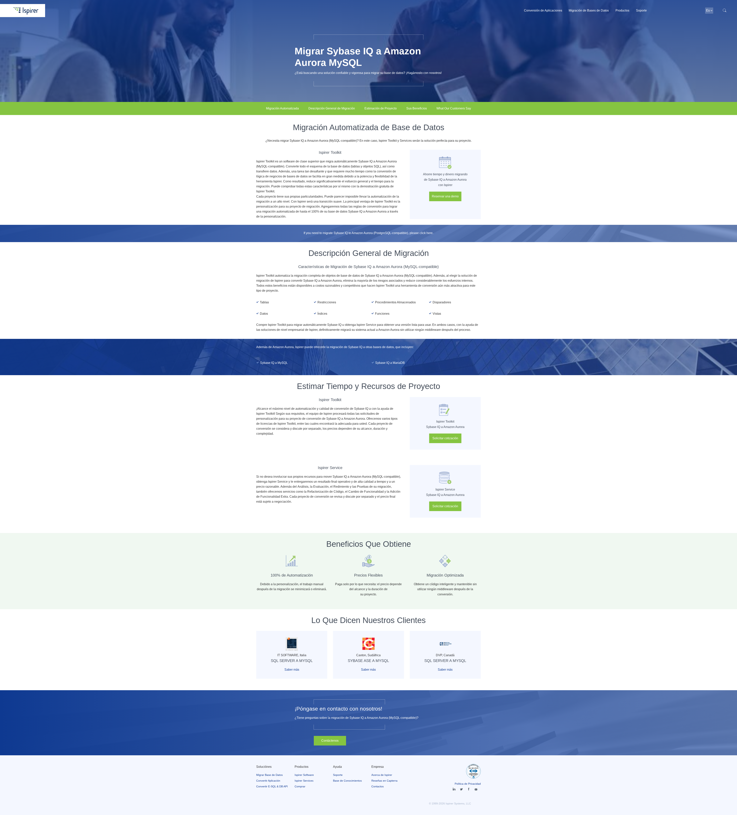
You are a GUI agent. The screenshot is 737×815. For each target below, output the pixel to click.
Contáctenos (330, 740)
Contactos (377, 786)
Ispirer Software (304, 774)
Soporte (641, 10)
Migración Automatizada (282, 108)
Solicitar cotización (445, 438)
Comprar (300, 786)
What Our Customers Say (453, 108)
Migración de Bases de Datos (589, 10)
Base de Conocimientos (347, 780)
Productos (622, 10)
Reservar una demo (445, 196)
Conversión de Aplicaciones (543, 10)
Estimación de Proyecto (380, 108)
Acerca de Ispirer (381, 774)
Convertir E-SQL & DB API (272, 786)
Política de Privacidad (468, 783)
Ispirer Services (304, 780)
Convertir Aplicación (268, 780)
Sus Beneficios (416, 108)
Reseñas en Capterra (384, 780)
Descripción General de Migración (331, 108)
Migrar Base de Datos (269, 774)
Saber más (291, 669)
